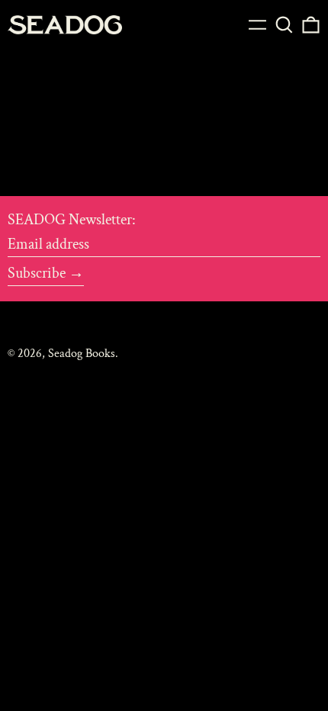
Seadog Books (81, 354)
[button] (284, 25)
